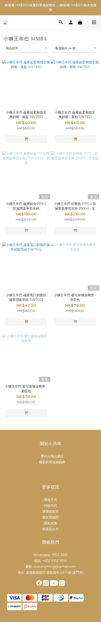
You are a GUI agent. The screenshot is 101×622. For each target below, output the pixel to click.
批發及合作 (50, 529)
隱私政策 (50, 523)
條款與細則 (50, 517)
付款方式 (50, 505)
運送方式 (50, 500)
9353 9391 (60, 555)
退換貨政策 (50, 511)
